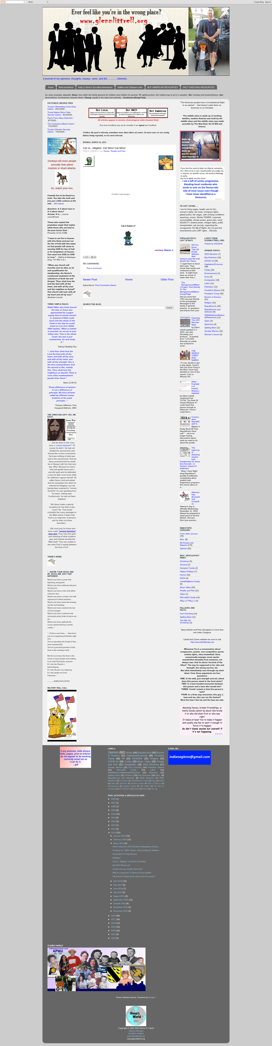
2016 (113, 916)
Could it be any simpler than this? (128, 869)
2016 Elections (151, 764)
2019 (113, 927)
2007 (113, 803)
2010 (113, 814)
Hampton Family (187, 568)
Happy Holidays (187, 571)
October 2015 (119, 903)
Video (182, 594)
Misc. (182, 539)
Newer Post (90, 279)
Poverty (145, 789)
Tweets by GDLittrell (213, 244)
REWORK (137, 758)
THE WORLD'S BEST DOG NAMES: (195, 355)
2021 (113, 934)
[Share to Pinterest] (95, 257)
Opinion (183, 548)
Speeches (208, 324)
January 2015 (119, 836)
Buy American (210, 257)
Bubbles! (116, 858)
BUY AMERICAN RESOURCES (162, 87)
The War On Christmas (185, 621)
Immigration (209, 280)
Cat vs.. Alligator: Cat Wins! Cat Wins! (129, 861)
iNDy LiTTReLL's (187, 601)
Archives (129, 775)
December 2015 (120, 911)
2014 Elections (124, 789)
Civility (207, 270)
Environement (210, 273)
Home (51, 87)
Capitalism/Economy (213, 264)
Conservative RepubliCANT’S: (196, 420)
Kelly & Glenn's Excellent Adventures (95, 87)
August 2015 (119, 896)
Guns (206, 277)
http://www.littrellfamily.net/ (202, 642)
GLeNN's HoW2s (136, 1034)
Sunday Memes (211, 331)
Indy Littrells (145, 786)
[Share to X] (89, 257)
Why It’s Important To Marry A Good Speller (132, 873)
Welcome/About (66, 87)
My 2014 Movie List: (122, 865)
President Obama (212, 290)
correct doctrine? (64, 445)
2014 (113, 829)
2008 (113, 806)
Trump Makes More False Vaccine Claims (59, 113)
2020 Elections (211, 254)
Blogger (152, 997)
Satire (207, 321)
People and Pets (118, 151)
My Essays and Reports (187, 544)
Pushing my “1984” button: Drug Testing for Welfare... (137, 850)
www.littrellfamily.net (136, 1036)
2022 (113, 938)
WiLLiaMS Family (188, 597)
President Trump (211, 294)
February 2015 (120, 840)
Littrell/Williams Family (190, 582)
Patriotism (208, 287)
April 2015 (118, 881)
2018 (113, 923)
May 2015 (118, 885)
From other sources (189, 534)
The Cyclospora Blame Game (60, 124)
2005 (113, 799)
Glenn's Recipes (136, 1031)
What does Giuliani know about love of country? (134, 876)
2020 (113, 931)
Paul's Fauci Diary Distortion (60, 118)
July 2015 (118, 892)
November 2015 (120, 907)
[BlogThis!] (87, 257)
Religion (208, 303)
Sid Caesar (59, 204)
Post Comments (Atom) (105, 285)
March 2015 (119, 843)
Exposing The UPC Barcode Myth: (196, 321)
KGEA (182, 578)
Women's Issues (211, 334)
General (183, 565)
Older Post (167, 279)
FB (123, 758)
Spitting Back (186, 617)
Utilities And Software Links (130, 87)
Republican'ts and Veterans (121, 778)
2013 (113, 825)
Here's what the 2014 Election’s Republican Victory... (136, 847)
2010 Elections (147, 778)
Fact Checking (186, 614)
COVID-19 (209, 261)
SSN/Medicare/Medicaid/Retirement (214, 316)
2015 (113, 833)
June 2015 (118, 889)
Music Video (185, 587)
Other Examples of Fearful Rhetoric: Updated (196, 387)
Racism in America (212, 297)
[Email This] (84, 257)
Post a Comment (94, 268)
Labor (207, 283)
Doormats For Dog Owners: (125, 854)
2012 (113, 821)
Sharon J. (168, 250)
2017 (113, 919)
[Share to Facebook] (92, 257)
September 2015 (121, 900)
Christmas (184, 561)
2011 (113, 818)
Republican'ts (210, 306)
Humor (107, 151)
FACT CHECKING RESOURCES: (199, 87)
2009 (113, 810)
